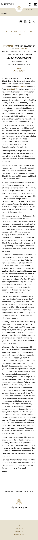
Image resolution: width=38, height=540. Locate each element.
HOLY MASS (8, 46)
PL (31, 32)
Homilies (5, 13)
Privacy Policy (19, 534)
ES (20, 32)
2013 (10, 13)
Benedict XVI (12, 89)
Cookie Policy (19, 531)
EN (15, 32)
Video (19, 68)
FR (24, 32)
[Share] (34, 22)
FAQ (19, 525)
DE (11, 32)
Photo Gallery (19, 71)
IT (27, 32)
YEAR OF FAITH (21, 49)
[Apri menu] (35, 4)
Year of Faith (21, 86)
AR (7, 32)
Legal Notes (19, 528)
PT (20, 34)
